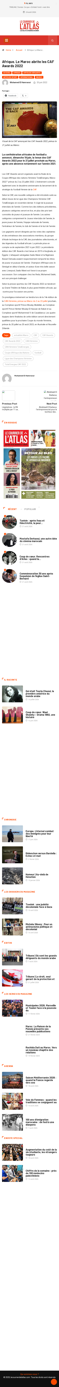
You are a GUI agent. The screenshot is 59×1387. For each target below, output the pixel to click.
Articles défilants (32, 73)
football (38, 353)
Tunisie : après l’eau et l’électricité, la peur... (32, 522)
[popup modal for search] (52, 40)
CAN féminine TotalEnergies (17, 347)
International (26, 77)
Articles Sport (10, 77)
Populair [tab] (30, 509)
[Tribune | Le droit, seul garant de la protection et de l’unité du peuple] (12, 978)
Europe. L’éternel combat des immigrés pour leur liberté (40, 834)
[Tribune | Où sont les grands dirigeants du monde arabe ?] (12, 957)
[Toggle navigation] (6, 40)
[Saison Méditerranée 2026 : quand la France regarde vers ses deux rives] (12, 1080)
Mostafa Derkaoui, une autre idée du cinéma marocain (38, 540)
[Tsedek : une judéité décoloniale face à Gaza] (12, 906)
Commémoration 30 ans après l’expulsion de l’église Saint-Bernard (36, 576)
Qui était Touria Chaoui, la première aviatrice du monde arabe (40, 694)
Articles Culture (33, 688)
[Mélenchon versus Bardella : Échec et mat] (12, 854)
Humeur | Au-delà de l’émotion (37, 875)
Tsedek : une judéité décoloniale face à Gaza (39, 905)
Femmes (29, 921)
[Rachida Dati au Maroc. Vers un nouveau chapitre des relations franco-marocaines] (12, 1050)
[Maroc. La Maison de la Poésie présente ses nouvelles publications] (12, 1029)
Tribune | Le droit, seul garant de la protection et (40, 978)
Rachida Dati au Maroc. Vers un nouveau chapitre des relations (41, 1050)
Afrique (17, 73)
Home (8, 50)
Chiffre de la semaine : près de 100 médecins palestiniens (41, 1173)
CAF (34, 189)
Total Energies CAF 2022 (15, 364)
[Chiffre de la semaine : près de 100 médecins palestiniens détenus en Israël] (12, 1173)
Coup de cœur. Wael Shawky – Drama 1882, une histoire (40, 715)
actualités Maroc (21, 335)
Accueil (19, 50)
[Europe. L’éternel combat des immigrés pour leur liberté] (12, 833)
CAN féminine (32, 341)
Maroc (39, 77)
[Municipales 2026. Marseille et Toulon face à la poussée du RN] (12, 1008)
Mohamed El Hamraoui (20, 82)
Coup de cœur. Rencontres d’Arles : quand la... (35, 557)
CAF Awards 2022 (12, 341)
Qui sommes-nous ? (29, 1374)
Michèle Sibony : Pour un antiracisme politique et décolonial (39, 927)
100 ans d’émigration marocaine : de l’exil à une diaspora (40, 1122)
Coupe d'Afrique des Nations (17, 353)
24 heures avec (32, 1045)
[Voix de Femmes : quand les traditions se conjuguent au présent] (12, 1101)
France (29, 902)
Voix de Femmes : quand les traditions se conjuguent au (41, 1101)
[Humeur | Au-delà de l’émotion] (12, 875)
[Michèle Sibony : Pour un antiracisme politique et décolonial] (12, 927)
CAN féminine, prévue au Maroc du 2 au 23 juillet (26, 301)
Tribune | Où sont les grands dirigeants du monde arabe (41, 957)
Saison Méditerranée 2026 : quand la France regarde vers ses (41, 1080)
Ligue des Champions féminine (18, 358)
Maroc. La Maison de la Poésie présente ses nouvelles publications (38, 1029)
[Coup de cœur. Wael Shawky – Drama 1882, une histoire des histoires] (12, 714)
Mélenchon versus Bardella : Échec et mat (41, 854)
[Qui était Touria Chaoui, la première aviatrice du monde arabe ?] (12, 694)
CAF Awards (47, 335)
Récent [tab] (12, 509)
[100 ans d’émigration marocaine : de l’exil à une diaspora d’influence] (12, 1122)
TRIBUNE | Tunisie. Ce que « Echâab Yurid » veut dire (29, 7)
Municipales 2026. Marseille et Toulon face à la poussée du (41, 1008)
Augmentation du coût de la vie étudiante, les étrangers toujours (41, 1152)
